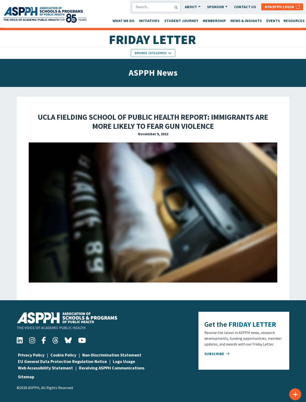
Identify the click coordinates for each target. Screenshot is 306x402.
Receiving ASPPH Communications (111, 368)
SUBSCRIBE (214, 353)
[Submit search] (177, 7)
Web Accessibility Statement (45, 368)
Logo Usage (124, 361)
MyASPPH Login (280, 6)
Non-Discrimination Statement (111, 355)
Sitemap (26, 376)
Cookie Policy (63, 355)
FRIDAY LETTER (252, 324)
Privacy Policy (31, 355)
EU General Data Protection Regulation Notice (62, 361)
